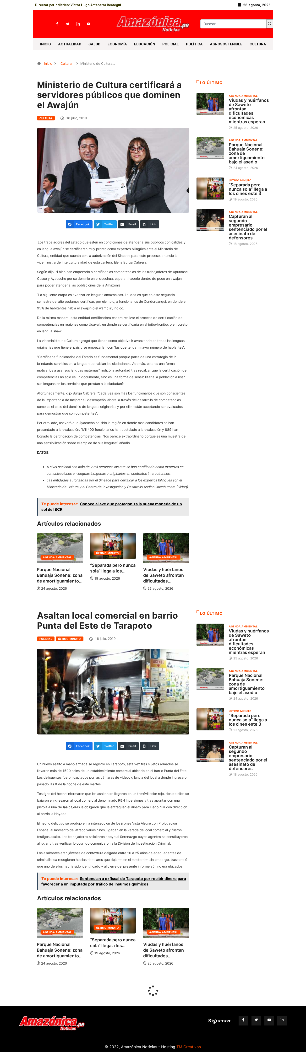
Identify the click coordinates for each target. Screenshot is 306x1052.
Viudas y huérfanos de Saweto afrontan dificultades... (110, 575)
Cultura (258, 44)
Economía (117, 44)
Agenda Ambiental (110, 557)
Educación (144, 44)
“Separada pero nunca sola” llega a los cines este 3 (248, 189)
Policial (170, 44)
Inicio (45, 44)
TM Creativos (188, 1046)
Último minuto (54, 553)
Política (194, 44)
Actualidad (69, 44)
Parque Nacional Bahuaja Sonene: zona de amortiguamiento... (166, 575)
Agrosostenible (226, 44)
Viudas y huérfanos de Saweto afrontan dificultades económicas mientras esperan (249, 111)
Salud (94, 44)
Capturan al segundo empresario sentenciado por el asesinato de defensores (248, 227)
